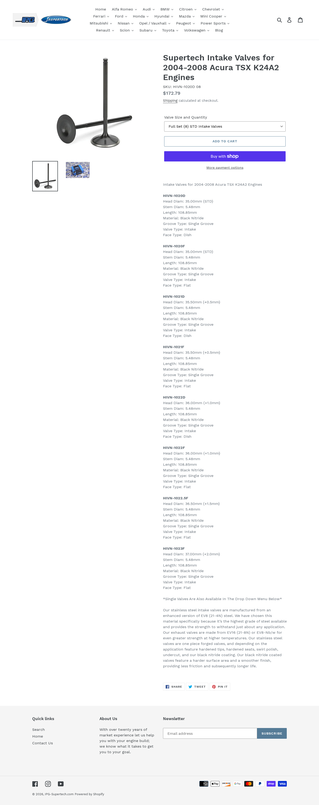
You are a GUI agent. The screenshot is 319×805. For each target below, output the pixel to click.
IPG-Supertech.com (59, 794)
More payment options (224, 167)
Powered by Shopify (89, 794)
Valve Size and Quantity (185, 117)
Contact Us (42, 743)
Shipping (170, 100)
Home (37, 736)
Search (38, 729)
